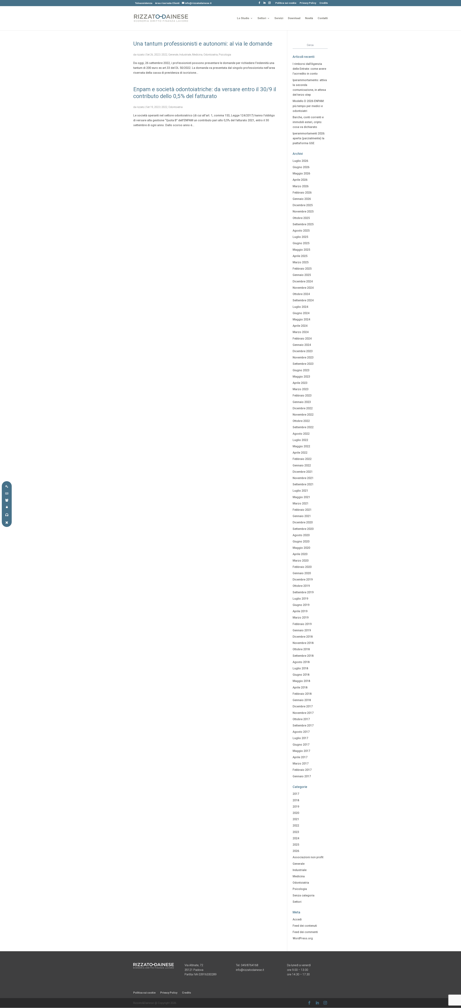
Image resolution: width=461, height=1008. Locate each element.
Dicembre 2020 (303, 522)
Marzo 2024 (300, 332)
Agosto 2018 (301, 662)
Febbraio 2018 (302, 693)
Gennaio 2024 (302, 345)
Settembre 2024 (303, 300)
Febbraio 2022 (302, 459)
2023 (296, 832)
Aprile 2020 (300, 554)
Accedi (297, 919)
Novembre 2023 (303, 357)
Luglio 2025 (300, 237)
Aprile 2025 (300, 256)
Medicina (197, 54)
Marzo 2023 (300, 389)
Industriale (185, 54)
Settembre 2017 (303, 725)
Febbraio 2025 (302, 268)
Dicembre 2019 (303, 579)
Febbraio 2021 (302, 509)
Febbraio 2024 (302, 338)
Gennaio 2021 (302, 516)
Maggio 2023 (301, 376)
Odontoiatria (210, 54)
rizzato (140, 54)
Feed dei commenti (305, 932)
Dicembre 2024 (303, 281)
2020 (296, 813)
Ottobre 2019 (301, 586)
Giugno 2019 (301, 605)
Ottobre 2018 (301, 649)
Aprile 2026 (300, 179)
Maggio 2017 (301, 751)
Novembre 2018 (303, 643)
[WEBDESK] (7, 506)
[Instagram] (269, 4)
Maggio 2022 (301, 446)
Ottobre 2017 (301, 719)
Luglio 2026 (300, 161)
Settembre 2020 (303, 529)
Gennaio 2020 (302, 573)
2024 (296, 838)
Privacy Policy (308, 3)
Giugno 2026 (301, 167)
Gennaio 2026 (302, 199)
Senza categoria (303, 895)
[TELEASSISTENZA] (7, 514)
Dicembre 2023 (303, 351)
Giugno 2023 (301, 370)
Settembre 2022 (303, 427)
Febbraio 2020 (302, 567)
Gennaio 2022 (302, 465)
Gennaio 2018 (302, 700)
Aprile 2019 (300, 611)
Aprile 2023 (300, 383)
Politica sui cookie (285, 3)
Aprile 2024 (300, 325)
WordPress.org (303, 938)
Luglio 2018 (300, 668)
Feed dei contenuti (305, 925)
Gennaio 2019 (302, 630)
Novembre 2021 (303, 478)
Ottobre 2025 (301, 218)
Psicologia (225, 54)
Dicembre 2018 (303, 636)
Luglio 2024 (300, 307)
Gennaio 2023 (302, 402)
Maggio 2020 (301, 548)
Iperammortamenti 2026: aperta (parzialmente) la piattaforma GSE (309, 138)
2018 (296, 800)
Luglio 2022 (300, 440)
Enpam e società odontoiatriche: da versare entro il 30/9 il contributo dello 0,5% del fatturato (204, 92)
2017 (296, 794)
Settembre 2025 (303, 224)
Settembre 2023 (303, 363)
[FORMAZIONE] (7, 499)
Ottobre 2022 (301, 421)
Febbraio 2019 (302, 624)
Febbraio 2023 (302, 395)
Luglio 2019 (300, 598)
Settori (262, 18)
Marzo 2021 (300, 503)
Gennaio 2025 (302, 275)
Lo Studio (243, 18)
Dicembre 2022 (303, 408)
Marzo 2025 (300, 262)
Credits (323, 3)
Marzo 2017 (300, 763)
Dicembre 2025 (303, 205)
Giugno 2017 (301, 744)
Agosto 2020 (301, 535)
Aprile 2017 (300, 757)
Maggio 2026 (301, 173)
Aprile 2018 (300, 687)
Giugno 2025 (301, 243)
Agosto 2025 (301, 230)
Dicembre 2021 (303, 471)
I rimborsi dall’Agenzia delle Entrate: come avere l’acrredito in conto (309, 68)
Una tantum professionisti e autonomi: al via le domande (202, 43)
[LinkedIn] (264, 4)
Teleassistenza (143, 3)
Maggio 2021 (301, 497)
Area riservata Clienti (167, 3)
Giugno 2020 (301, 541)
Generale (173, 54)
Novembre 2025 (303, 211)
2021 (296, 819)
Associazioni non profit (308, 857)
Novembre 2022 (303, 414)
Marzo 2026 (300, 186)
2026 (296, 851)
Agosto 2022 (301, 433)
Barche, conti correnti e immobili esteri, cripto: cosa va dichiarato (308, 122)
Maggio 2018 (301, 681)
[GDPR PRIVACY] (7, 486)
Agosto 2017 (301, 732)
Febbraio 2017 (302, 770)
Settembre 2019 (303, 592)
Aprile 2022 (300, 452)
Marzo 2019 (300, 617)
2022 (164, 54)
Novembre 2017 (303, 713)
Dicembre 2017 (303, 706)
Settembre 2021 (303, 484)
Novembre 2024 (303, 287)
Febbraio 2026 (302, 192)
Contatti (323, 18)
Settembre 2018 (303, 655)
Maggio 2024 (301, 319)
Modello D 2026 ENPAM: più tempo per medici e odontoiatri (308, 105)
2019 (296, 806)
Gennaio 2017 (302, 776)
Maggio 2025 (301, 249)
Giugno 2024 (301, 313)
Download (294, 18)
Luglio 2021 (300, 490)
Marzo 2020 (300, 560)
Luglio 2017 (300, 738)
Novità (309, 18)
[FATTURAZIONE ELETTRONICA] (7, 493)
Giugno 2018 (301, 674)
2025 (296, 844)
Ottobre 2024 (301, 294)
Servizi (278, 18)
